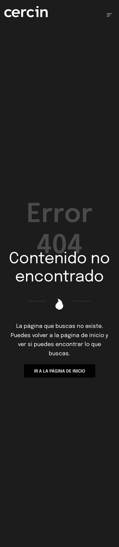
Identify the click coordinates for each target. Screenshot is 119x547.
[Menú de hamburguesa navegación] (109, 15)
